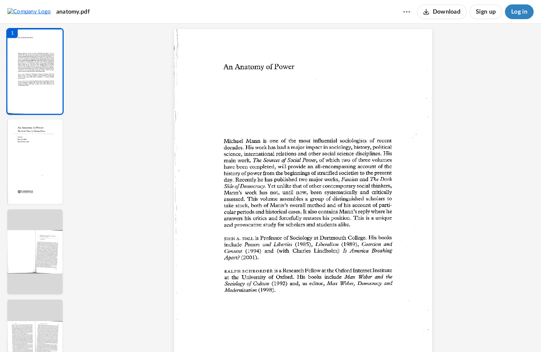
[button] (35, 71)
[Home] (29, 11)
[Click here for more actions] (406, 11)
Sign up (486, 12)
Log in (519, 12)
